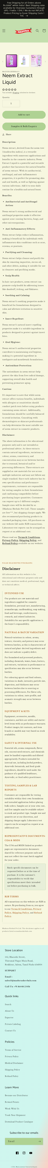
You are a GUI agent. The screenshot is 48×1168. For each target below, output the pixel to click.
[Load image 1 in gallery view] (11, 61)
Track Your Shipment (15, 1115)
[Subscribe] (39, 1141)
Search (8, 1004)
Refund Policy (10, 543)
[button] (3, 30)
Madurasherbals (20, 1167)
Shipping (16, 93)
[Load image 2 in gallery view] (24, 61)
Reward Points (12, 1102)
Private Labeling (13, 1024)
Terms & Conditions (29, 537)
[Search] (37, 30)
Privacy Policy (10, 540)
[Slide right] (45, 61)
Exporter (9, 1017)
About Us (9, 1011)
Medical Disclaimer (14, 1063)
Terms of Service (13, 1050)
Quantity (6, 97)
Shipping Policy (28, 540)
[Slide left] (2, 61)
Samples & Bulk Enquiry (24, 126)
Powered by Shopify (31, 1167)
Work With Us (12, 1108)
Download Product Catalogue (19, 1121)
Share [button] (8, 134)
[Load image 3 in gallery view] (36, 61)
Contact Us (10, 1030)
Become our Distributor (16, 1095)
